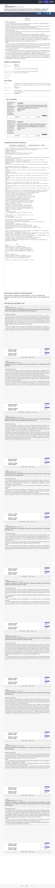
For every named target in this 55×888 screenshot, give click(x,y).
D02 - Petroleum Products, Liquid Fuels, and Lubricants (26, 71)
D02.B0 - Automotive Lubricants (21, 72)
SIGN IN (51, 1)
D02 (19, 14)
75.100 (15, 14)
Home (22, 885)
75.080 (27, 521)
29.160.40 (27, 412)
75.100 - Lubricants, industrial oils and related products (26, 68)
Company (27, 885)
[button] (39, 13)
